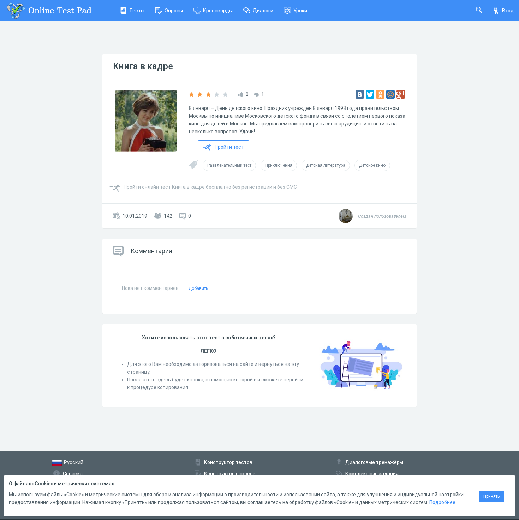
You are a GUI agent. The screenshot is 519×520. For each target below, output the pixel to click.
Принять (491, 496)
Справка (73, 474)
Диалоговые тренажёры (374, 462)
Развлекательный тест (229, 165)
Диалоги (263, 10)
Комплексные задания (372, 474)
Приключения (278, 165)
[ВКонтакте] (360, 94)
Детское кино (372, 165)
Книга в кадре (143, 66)
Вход (508, 10)
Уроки (300, 10)
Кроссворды (218, 10)
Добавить (198, 288)
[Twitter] (370, 94)
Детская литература (325, 165)
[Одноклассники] (380, 94)
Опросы (174, 10)
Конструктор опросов (230, 474)
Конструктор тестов (228, 462)
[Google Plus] (400, 94)
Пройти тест (229, 147)
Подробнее (442, 502)
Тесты (136, 10)
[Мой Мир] (390, 94)
